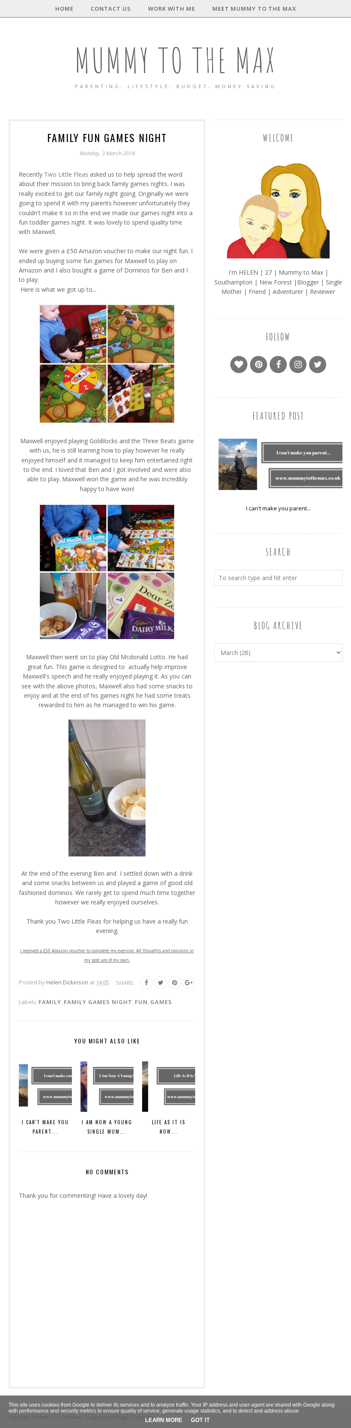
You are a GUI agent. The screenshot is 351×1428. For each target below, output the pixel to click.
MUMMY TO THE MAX (175, 60)
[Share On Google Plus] (189, 983)
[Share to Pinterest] (175, 983)
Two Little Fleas (66, 174)
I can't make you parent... (278, 508)
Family (50, 1002)
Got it (200, 1420)
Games (161, 1002)
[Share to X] (161, 983)
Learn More (163, 1420)
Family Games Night (98, 1002)
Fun (141, 1002)
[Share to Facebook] (146, 983)
